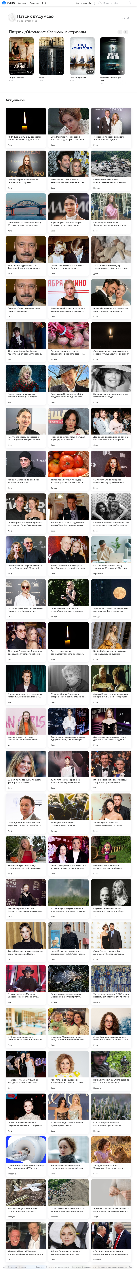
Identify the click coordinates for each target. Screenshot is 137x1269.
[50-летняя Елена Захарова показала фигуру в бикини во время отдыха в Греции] (111, 471)
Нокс (41, 77)
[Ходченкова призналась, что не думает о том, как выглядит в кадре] (111, 728)
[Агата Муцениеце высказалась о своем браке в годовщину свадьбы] (111, 299)
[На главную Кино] (10, 3)
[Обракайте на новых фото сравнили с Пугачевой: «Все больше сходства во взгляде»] (111, 899)
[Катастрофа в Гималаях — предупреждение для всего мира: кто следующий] (111, 171)
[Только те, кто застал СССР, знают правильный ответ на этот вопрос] (111, 985)
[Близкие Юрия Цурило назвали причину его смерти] (26, 299)
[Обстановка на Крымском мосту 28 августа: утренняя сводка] (26, 213)
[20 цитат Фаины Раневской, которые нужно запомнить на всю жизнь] (68, 685)
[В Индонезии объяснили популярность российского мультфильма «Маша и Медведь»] (111, 856)
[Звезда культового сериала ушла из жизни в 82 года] (111, 385)
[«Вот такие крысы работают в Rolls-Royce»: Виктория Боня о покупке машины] (26, 428)
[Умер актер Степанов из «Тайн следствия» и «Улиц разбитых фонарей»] (68, 385)
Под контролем (78, 77)
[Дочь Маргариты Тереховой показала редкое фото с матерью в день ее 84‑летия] (68, 128)
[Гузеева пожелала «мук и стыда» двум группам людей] (68, 428)
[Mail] (4, 3)
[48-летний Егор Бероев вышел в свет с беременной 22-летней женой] (26, 556)
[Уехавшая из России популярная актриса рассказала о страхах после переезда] (68, 299)
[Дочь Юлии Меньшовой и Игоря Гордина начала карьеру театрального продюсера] (68, 256)
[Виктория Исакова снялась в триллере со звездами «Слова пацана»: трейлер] (68, 1156)
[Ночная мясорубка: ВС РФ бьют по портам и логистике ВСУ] (111, 1071)
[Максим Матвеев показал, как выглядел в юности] (26, 471)
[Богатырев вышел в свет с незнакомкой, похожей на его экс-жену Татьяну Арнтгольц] (68, 171)
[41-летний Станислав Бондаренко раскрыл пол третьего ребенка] (26, 642)
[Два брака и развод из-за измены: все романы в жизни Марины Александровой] (111, 428)
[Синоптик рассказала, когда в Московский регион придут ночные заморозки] (68, 985)
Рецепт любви (16, 77)
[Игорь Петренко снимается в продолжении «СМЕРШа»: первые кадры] (68, 942)
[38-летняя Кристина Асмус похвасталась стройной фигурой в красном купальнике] (26, 856)
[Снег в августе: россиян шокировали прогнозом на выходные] (111, 1114)
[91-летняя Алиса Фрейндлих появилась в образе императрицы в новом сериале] (26, 342)
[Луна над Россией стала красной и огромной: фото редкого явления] (111, 599)
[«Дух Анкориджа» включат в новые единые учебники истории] (111, 1242)
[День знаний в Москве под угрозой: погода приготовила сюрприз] (68, 599)
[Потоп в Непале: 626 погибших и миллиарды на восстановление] (68, 1199)
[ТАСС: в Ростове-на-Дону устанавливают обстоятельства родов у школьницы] (111, 256)
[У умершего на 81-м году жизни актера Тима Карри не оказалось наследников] (68, 513)
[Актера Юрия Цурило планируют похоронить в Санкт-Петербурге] (111, 685)
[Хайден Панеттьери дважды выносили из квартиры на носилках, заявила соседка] (68, 1242)
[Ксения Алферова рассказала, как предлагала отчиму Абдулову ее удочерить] (111, 513)
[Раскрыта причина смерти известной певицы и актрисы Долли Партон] (26, 385)
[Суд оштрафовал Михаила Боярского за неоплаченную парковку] (26, 985)
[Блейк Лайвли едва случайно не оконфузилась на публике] (111, 642)
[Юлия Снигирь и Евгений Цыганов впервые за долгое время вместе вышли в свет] (68, 856)
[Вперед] (125, 32)
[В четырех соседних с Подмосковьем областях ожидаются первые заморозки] (68, 813)
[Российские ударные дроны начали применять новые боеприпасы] (26, 1199)
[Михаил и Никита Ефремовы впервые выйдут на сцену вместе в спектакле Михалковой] (26, 1242)
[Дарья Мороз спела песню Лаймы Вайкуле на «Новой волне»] (26, 599)
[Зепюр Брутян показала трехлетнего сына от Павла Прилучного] (111, 813)
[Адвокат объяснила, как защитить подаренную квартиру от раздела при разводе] (111, 1199)
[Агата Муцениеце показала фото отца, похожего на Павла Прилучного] (26, 942)
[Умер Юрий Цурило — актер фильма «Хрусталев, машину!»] (26, 256)
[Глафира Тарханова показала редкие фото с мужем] (26, 171)
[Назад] (119, 32)
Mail (4, 1267)
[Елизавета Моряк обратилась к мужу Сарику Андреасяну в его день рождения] (68, 1028)
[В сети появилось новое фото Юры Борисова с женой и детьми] (68, 556)
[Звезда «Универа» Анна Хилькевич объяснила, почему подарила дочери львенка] (111, 1156)
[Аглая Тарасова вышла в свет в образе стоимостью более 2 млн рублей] (111, 1028)
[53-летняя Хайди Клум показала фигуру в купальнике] (26, 771)
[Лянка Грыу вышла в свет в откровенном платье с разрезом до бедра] (26, 1114)
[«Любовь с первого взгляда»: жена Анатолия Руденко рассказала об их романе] (111, 128)
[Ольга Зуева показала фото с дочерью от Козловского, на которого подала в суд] (111, 942)
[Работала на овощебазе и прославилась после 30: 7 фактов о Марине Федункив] (68, 1071)
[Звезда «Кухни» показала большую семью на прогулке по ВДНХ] (26, 899)
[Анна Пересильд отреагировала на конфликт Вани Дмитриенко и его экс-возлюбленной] (26, 513)
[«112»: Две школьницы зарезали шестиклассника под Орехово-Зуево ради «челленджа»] (26, 128)
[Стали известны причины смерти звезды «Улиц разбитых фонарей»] (111, 342)
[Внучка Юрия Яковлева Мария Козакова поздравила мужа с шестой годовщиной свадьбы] (68, 213)
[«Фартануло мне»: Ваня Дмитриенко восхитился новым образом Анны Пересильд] (111, 213)
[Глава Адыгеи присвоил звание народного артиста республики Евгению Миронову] (26, 813)
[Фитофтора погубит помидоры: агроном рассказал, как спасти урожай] (68, 471)
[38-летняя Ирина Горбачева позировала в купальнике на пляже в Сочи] (68, 771)
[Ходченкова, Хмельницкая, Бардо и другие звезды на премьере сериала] (68, 728)
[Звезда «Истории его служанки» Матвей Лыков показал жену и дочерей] (26, 685)
